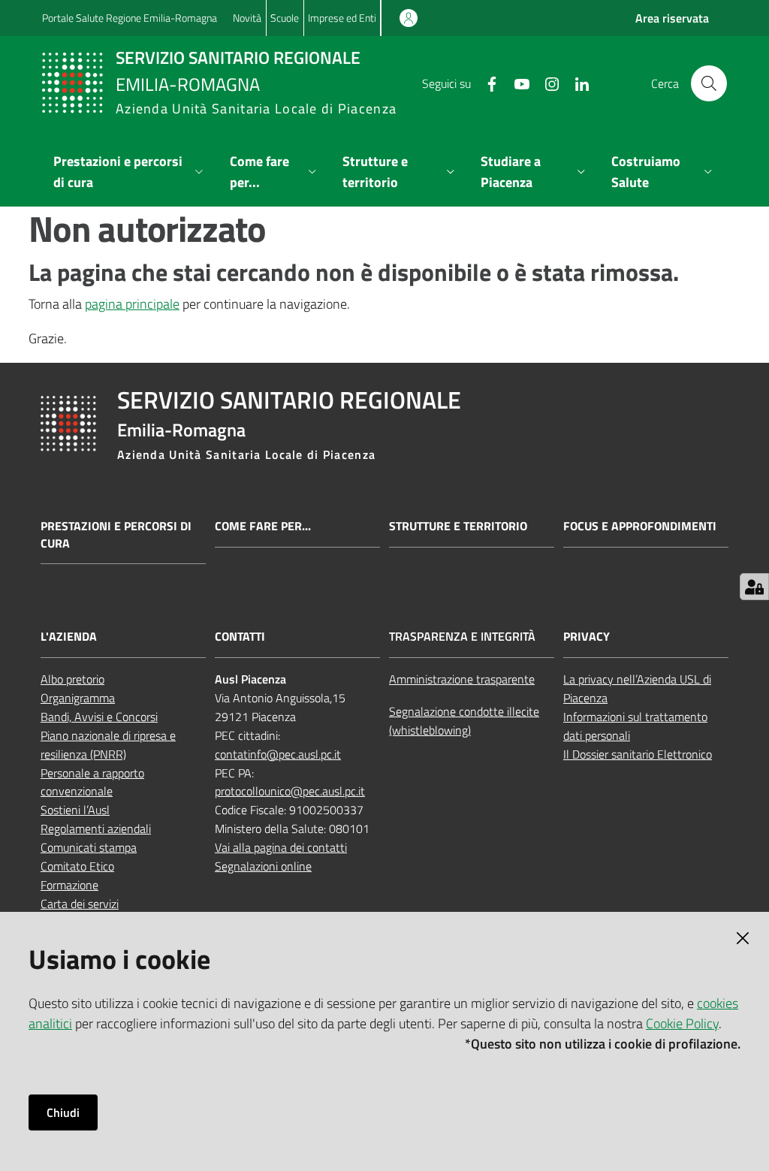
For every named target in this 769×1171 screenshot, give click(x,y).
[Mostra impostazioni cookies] (754, 586)
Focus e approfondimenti (639, 526)
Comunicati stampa (89, 847)
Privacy (586, 636)
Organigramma (78, 698)
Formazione (69, 885)
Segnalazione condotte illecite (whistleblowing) (464, 720)
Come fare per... (263, 526)
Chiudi (63, 1112)
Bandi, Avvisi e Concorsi (99, 717)
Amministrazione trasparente (462, 679)
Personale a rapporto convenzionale (92, 782)
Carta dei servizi (80, 904)
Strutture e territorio (458, 526)
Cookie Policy (682, 1023)
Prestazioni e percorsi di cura (116, 535)
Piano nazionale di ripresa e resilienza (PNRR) (108, 744)
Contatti (240, 636)
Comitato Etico (77, 866)
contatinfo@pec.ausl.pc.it (278, 754)
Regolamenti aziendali (96, 828)
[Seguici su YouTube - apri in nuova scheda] (516, 83)
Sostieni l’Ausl (75, 810)
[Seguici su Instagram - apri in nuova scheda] (546, 83)
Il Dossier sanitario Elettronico (637, 754)
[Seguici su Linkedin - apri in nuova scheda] (576, 83)
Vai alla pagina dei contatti (281, 847)
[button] (709, 83)
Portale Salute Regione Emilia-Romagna (129, 18)
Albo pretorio (72, 679)
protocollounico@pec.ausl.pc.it (290, 791)
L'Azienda (69, 636)
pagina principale (132, 304)
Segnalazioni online (263, 866)
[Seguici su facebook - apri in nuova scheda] (486, 83)
